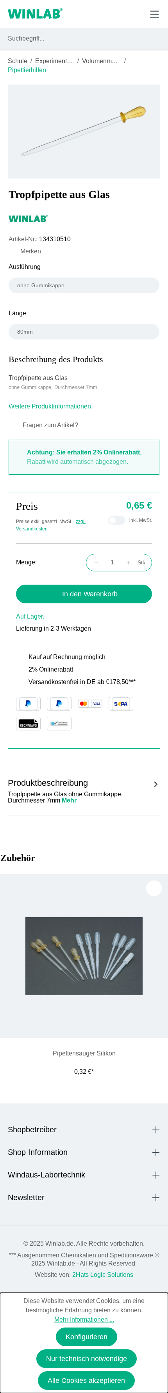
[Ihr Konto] (100, 13)
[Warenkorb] (136, 13)
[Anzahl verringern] (93, 562)
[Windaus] (84, 218)
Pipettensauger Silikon (84, 1053)
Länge (17, 312)
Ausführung (25, 266)
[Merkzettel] (118, 13)
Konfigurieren (86, 1337)
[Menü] (154, 14)
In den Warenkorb (90, 594)
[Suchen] (152, 38)
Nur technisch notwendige (86, 1359)
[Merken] (154, 888)
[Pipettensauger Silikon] (84, 956)
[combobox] (77, 38)
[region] (84, 132)
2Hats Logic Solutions (102, 1274)
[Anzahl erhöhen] (130, 562)
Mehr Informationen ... (84, 1319)
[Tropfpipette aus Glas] (84, 132)
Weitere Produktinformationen (51, 406)
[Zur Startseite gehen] (35, 14)
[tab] (84, 790)
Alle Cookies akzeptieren (86, 1380)
